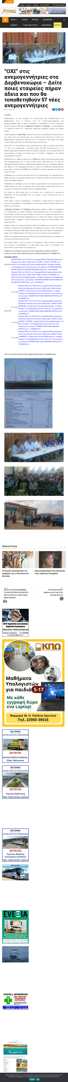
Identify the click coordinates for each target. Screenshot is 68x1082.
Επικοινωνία (47, 25)
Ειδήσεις (14, 25)
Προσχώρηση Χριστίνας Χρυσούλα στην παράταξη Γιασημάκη (31, 1)
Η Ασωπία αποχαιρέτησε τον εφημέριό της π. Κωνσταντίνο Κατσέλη (15, 573)
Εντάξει (32, 1079)
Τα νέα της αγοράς (30, 25)
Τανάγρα (35, 5)
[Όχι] (66, 1077)
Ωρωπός (28, 5)
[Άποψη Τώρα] (5, 20)
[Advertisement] (34, 813)
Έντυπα (22, 5)
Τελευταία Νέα (44, 5)
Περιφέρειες (47, 20)
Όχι (38, 1079)
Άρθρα (13, 20)
